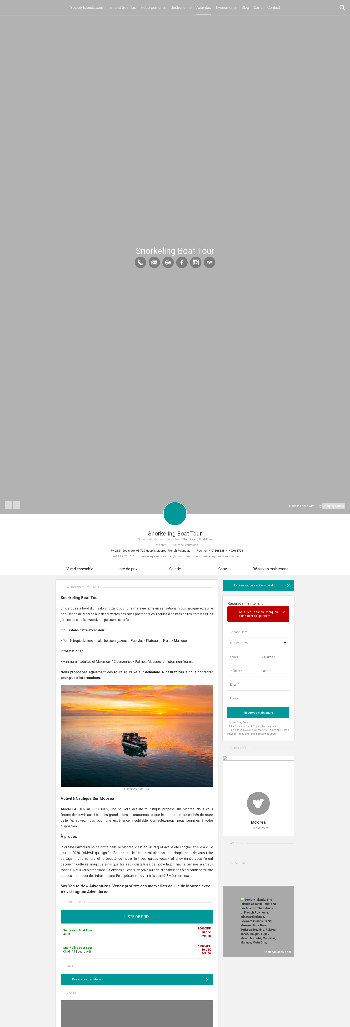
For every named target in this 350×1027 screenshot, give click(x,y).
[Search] (342, 7)
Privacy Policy (235, 733)
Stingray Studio (334, 506)
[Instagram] (195, 262)
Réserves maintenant (270, 569)
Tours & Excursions (185, 545)
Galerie (175, 569)
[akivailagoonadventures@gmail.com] (154, 262)
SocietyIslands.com (86, 7)
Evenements (226, 7)
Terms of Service (259, 733)
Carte (258, 7)
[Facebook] (182, 262)
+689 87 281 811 (124, 556)
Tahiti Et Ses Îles (122, 7)
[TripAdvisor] (209, 262)
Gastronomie (181, 7)
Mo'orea (161, 545)
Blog (245, 7)
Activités (203, 7)
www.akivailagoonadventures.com (218, 556)
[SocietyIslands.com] (7, 7)
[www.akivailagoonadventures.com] (168, 262)
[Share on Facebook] (8, 505)
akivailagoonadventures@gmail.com (165, 556)
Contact (273, 7)
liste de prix (127, 569)
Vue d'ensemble (79, 569)
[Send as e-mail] (16, 505)
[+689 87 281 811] (140, 262)
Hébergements (153, 7)
